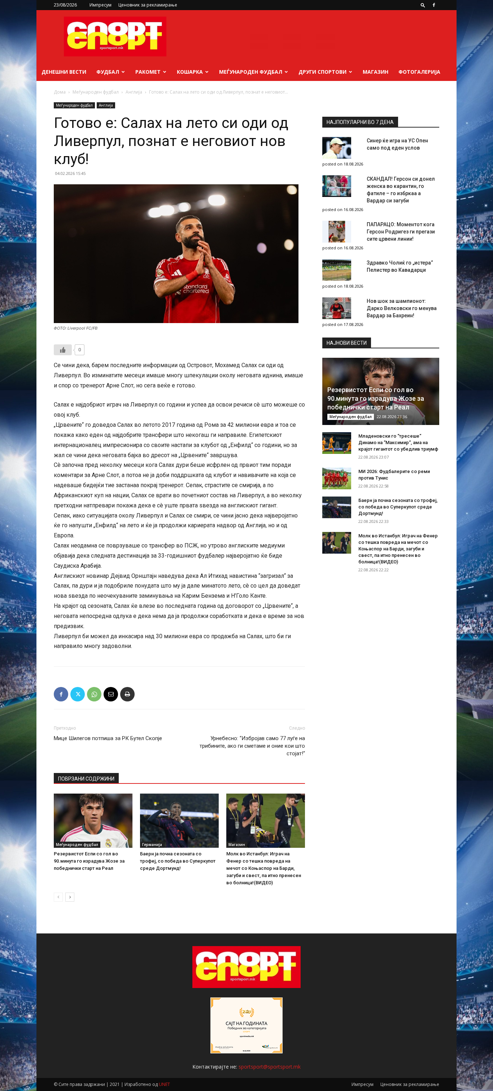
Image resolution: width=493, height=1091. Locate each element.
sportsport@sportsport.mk (270, 1066)
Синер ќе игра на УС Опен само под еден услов (397, 144)
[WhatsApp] (94, 694)
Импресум (101, 5)
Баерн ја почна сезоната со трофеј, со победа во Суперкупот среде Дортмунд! (177, 861)
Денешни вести (64, 71)
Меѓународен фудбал (250, 71)
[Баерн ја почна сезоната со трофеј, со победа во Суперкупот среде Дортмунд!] (179, 821)
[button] (423, 5)
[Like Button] (63, 349)
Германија (152, 844)
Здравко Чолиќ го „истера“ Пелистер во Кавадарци (400, 266)
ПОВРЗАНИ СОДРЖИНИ (86, 779)
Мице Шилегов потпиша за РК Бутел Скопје (108, 738)
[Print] (127, 694)
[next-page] (69, 897)
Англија (134, 92)
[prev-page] (58, 897)
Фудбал (107, 71)
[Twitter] (77, 694)
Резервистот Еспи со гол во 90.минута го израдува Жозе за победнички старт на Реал (89, 861)
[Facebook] (433, 5)
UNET (164, 1084)
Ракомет (148, 71)
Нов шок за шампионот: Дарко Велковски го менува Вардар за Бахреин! (402, 308)
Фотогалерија (419, 71)
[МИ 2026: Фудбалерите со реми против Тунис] (336, 478)
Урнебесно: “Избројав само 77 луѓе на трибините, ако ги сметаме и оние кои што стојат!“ (252, 746)
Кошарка (190, 71)
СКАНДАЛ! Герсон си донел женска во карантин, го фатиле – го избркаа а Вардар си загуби (401, 189)
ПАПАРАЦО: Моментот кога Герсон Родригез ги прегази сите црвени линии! (401, 232)
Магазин (375, 71)
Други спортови (322, 71)
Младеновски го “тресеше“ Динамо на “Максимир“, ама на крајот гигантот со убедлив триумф (398, 442)
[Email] (111, 694)
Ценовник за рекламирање (147, 5)
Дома (60, 92)
